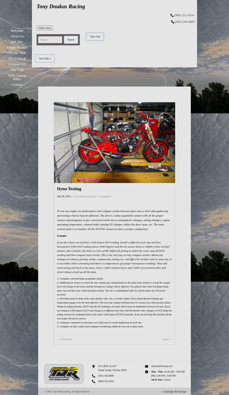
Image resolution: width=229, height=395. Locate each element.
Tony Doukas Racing (83, 196)
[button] (44, 28)
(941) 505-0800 (185, 21)
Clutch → (167, 339)
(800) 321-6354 (184, 15)
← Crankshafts (64, 339)
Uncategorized (104, 196)
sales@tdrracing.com (161, 366)
